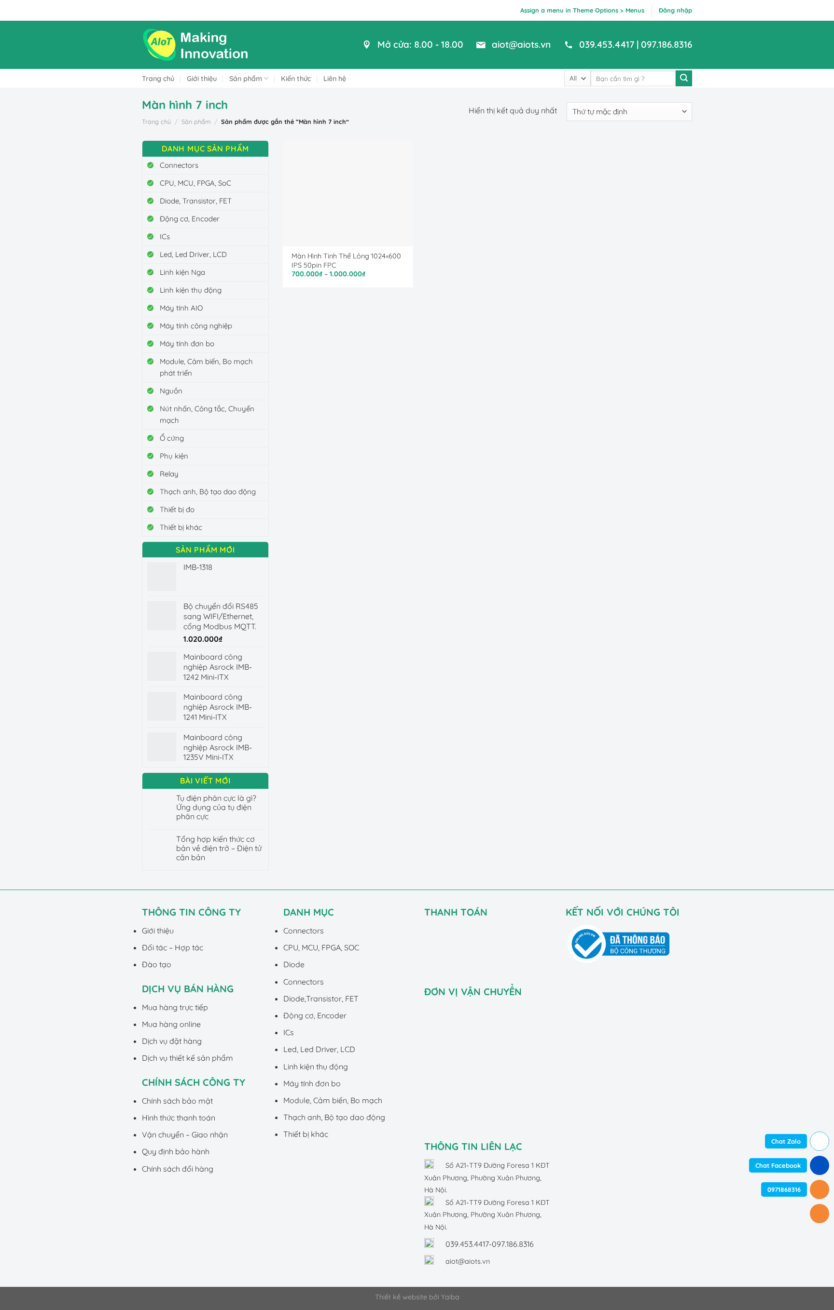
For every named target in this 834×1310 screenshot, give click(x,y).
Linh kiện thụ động (191, 290)
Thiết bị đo (177, 509)
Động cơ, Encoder (190, 218)
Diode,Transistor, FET (321, 998)
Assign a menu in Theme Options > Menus (582, 10)
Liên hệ (334, 78)
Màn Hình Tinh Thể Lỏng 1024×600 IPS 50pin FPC (346, 261)
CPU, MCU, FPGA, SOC (321, 947)
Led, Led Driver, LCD (193, 254)
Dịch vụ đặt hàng (172, 1041)
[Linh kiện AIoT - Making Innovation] (197, 45)
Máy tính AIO (181, 307)
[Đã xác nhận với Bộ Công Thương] (618, 943)
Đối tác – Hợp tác (172, 947)
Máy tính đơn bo (187, 343)
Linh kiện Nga (182, 272)
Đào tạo (156, 964)
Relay (169, 473)
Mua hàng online (171, 1024)
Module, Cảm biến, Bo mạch (332, 1100)
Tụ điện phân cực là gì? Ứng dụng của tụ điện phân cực (216, 807)
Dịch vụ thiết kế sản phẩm (187, 1058)
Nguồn (171, 390)
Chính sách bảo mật (177, 1101)
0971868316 (784, 1189)
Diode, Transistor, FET (196, 200)
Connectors (179, 165)
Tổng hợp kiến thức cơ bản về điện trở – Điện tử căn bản (219, 848)
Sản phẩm (245, 78)
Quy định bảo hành (175, 1151)
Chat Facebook (778, 1165)
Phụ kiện (174, 455)
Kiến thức (296, 78)
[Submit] (684, 78)
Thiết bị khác (181, 527)
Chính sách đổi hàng (177, 1169)
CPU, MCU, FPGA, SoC (195, 183)
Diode (294, 964)
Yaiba (450, 1297)
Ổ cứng (172, 438)
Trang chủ (158, 78)
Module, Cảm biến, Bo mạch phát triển (206, 367)
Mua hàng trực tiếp (175, 1007)
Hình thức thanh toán (178, 1117)
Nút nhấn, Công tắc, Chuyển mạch (207, 414)
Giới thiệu (202, 78)
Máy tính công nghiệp (196, 325)
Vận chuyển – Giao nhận (185, 1134)
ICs (165, 236)
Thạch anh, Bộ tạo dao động (208, 491)
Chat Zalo (786, 1141)
